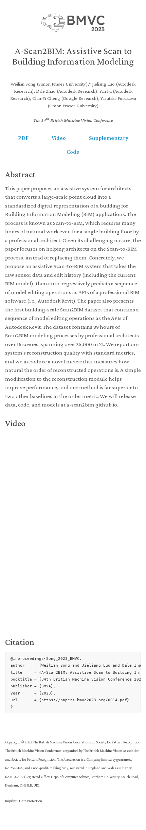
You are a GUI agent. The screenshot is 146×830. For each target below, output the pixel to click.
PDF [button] (23, 138)
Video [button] (59, 138)
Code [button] (73, 152)
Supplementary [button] (108, 138)
